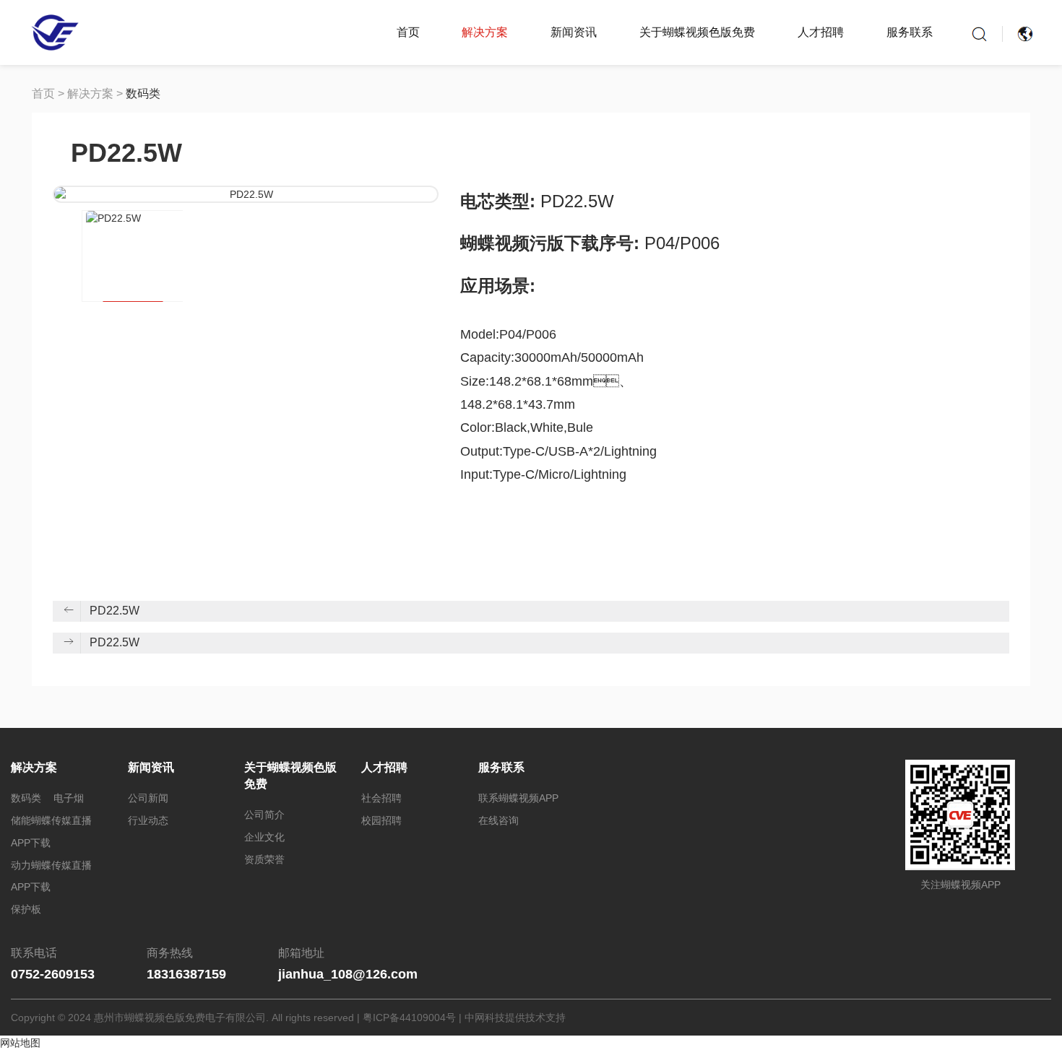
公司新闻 (148, 798)
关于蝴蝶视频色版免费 (697, 32)
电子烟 (68, 798)
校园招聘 (381, 820)
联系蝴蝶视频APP (518, 798)
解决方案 (485, 32)
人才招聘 (821, 32)
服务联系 (909, 32)
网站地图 (20, 1043)
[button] (63, 252)
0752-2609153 (53, 974)
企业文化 (264, 837)
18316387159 (186, 974)
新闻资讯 (574, 32)
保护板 (26, 909)
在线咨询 (498, 820)
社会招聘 (381, 798)
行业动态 (148, 820)
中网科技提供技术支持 (515, 1017)
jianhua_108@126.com (348, 974)
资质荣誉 (264, 859)
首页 (408, 32)
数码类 (143, 93)
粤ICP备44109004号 (409, 1017)
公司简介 (264, 814)
